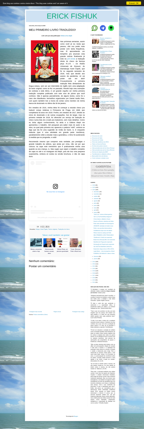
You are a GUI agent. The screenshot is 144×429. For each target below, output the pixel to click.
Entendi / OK (133, 3)
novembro (96, 194)
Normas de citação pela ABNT (100, 152)
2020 (93, 268)
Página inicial (57, 311)
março (95, 212)
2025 (93, 187)
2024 (93, 189)
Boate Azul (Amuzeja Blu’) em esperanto (104, 239)
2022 (93, 264)
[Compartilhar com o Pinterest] (49, 227)
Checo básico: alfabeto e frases (102, 219)
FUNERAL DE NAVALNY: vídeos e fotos (104, 253)
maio (95, 208)
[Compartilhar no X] (45, 227)
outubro (96, 196)
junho (95, 205)
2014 (93, 282)
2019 (93, 270)
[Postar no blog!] (43, 227)
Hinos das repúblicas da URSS (100, 142)
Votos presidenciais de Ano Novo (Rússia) (103, 150)
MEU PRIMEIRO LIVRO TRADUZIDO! (104, 235)
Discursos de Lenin (97, 136)
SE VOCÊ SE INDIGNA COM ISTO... (103, 246)
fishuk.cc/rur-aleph (66, 35)
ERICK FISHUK (72, 16)
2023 (93, 261)
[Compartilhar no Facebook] (47, 227)
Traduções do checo (64, 229)
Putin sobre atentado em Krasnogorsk (104, 223)
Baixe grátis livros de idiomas (100, 156)
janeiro (95, 258)
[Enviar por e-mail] (41, 227)
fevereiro (96, 256)
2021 (93, 266)
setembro (96, 198)
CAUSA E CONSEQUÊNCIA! (105, 89)
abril (95, 210)
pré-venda (71, 59)
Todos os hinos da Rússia (99, 144)
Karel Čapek (44, 229)
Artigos (38, 229)
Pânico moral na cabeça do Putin (102, 233)
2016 (93, 277)
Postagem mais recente (35, 311)
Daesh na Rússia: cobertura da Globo (104, 221)
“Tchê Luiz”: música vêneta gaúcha (103, 214)
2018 (93, 273)
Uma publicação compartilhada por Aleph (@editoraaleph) (55, 217)
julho (95, 203)
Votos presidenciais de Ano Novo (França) (103, 148)
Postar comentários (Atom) (41, 314)
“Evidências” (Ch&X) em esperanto (103, 237)
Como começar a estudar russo (100, 158)
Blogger (76, 416)
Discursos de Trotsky (97, 140)
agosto (95, 201)
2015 (93, 280)
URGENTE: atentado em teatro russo (103, 226)
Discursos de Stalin (97, 138)
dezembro (96, 191)
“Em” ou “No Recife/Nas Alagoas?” (103, 216)
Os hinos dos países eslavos (99, 146)
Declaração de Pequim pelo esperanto (104, 244)
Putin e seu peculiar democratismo (103, 228)
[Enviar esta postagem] (37, 226)
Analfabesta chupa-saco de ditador (103, 230)
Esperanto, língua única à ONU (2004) (104, 249)
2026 (93, 185)
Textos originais (52, 229)
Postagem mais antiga (78, 311)
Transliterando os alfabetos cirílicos (101, 154)
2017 (93, 275)
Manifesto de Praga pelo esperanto (103, 242)
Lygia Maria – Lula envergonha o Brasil (104, 251)
